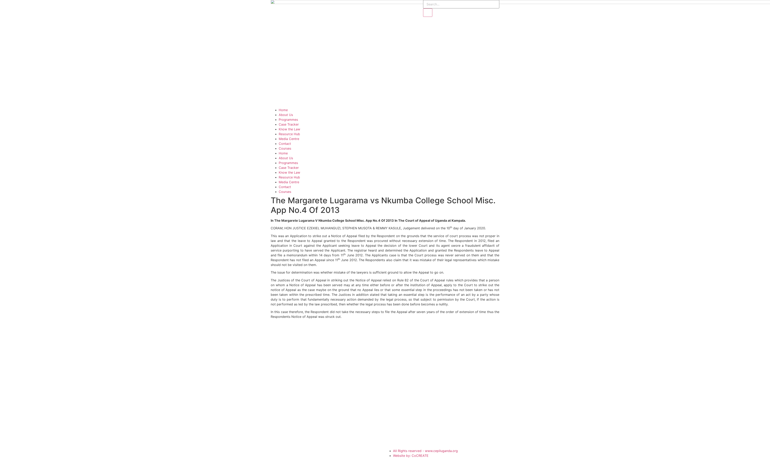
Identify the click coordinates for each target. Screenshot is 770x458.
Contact (285, 144)
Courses (285, 148)
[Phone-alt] (396, 5)
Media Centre (289, 139)
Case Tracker (289, 124)
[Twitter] (363, 5)
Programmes (288, 120)
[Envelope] (385, 5)
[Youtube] (374, 5)
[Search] (427, 12)
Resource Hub (289, 134)
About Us (286, 115)
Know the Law (289, 129)
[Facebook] (352, 5)
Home (283, 110)
